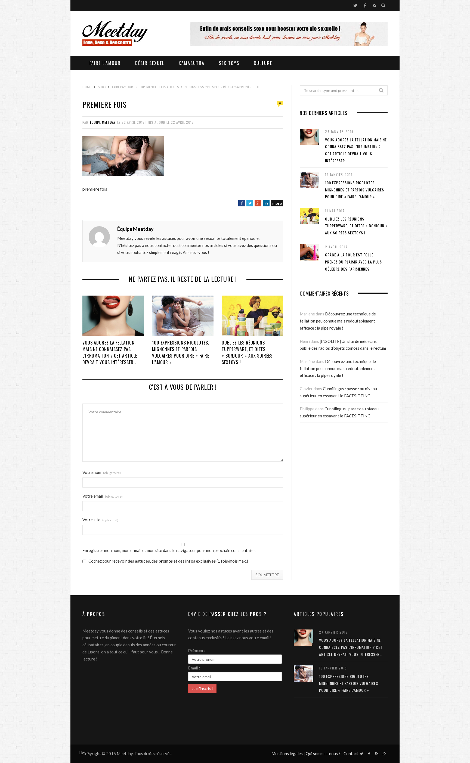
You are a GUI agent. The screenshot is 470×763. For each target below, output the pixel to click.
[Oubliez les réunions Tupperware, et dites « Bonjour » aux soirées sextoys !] (252, 316)
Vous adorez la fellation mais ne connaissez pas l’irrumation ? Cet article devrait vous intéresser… (109, 352)
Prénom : (196, 650)
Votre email (102, 496)
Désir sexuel (149, 63)
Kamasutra (192, 63)
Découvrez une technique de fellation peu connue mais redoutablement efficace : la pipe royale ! (338, 320)
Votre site (100, 520)
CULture (263, 63)
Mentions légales (287, 753)
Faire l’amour (105, 63)
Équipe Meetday (103, 122)
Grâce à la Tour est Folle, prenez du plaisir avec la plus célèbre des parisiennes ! (353, 261)
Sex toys (229, 63)
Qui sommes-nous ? (323, 753)
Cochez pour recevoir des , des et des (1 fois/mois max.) (168, 561)
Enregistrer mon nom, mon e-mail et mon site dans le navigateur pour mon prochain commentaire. (168, 550)
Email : (194, 667)
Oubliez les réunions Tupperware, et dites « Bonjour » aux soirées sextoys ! (247, 352)
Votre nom (101, 472)
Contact (351, 753)
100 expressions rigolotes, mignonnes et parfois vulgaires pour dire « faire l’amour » (180, 352)
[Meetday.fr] (115, 34)
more (277, 203)
